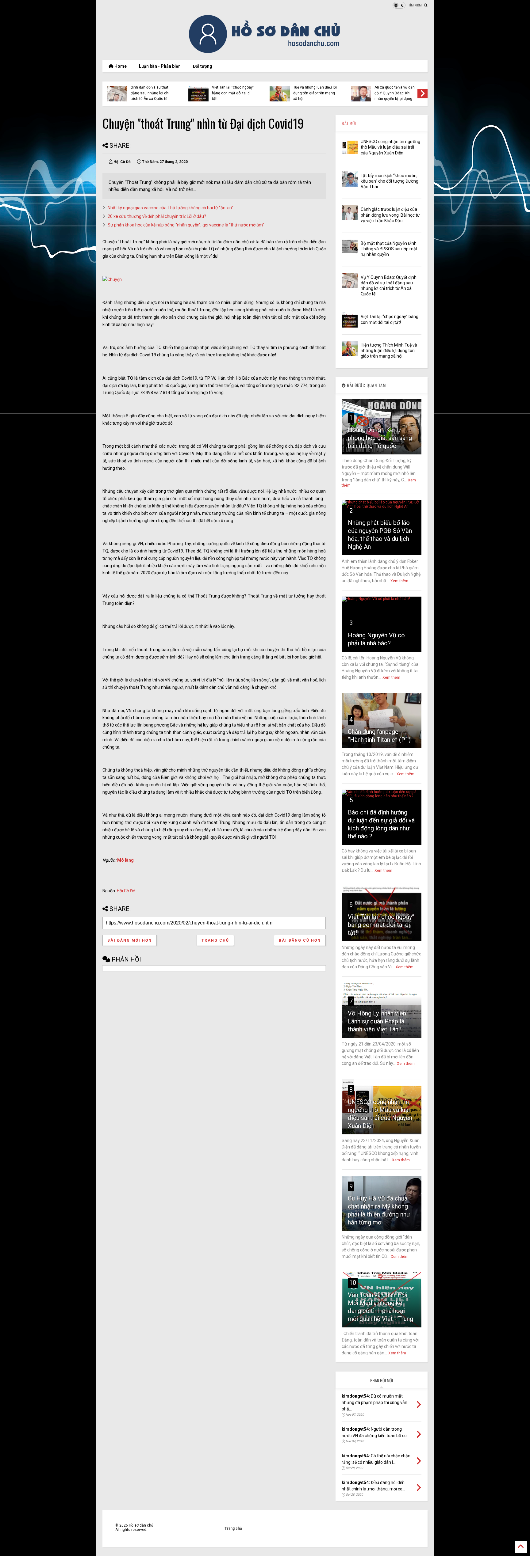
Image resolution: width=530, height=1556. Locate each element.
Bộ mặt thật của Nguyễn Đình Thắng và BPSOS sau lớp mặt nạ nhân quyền (389, 249)
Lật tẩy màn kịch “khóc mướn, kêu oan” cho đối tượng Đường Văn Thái (389, 181)
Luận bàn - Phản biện (160, 66)
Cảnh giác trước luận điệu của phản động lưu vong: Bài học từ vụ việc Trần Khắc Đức (390, 215)
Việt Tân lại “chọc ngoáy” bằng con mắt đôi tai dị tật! (233, 93)
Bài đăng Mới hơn (129, 940)
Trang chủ (215, 940)
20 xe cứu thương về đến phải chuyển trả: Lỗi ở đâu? (157, 216)
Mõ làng (125, 860)
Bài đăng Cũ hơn (300, 940)
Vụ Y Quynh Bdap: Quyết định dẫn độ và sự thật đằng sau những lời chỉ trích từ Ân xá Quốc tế (151, 90)
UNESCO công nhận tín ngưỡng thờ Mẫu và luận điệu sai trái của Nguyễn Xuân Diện (390, 147)
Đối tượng (202, 66)
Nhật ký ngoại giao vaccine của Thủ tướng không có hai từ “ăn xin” (170, 207)
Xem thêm (399, 581)
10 (352, 1282)
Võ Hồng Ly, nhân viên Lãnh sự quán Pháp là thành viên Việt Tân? (377, 1021)
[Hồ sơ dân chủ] (265, 52)
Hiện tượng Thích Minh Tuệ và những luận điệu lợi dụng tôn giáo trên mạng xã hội (315, 90)
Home (120, 66)
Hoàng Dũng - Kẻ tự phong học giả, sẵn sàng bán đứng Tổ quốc (380, 438)
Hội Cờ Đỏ (126, 890)
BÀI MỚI (349, 123)
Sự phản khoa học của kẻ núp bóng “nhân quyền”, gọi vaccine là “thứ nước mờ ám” (186, 224)
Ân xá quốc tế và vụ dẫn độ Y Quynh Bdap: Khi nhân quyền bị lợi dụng (394, 93)
